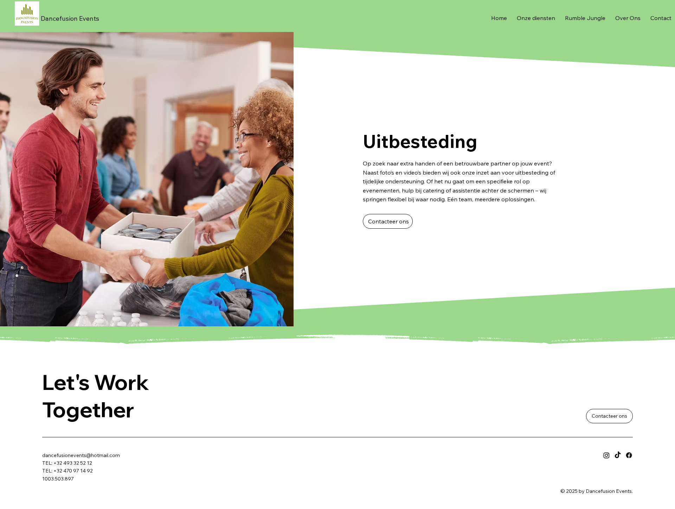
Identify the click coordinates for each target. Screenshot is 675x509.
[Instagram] (606, 455)
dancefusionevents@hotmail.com (81, 455)
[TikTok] (618, 455)
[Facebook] (629, 455)
